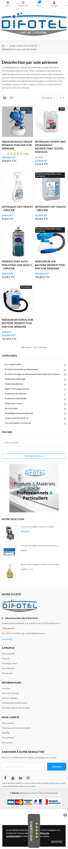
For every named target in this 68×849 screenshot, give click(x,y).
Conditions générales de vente (16, 707)
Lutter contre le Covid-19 (16, 418)
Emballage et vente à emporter (19, 413)
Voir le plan (7, 639)
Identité (5, 732)
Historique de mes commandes (16, 728)
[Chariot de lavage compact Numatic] (10, 533)
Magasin (6, 658)
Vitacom (34, 793)
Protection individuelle (15, 398)
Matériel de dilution (14, 384)
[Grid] (5, 98)
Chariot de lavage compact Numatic (37, 526)
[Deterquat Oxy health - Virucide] (17, 187)
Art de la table (11, 408)
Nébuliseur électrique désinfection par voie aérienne (17, 145)
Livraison (6, 688)
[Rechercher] (23, 4)
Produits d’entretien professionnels (21, 369)
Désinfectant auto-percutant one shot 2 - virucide (17, 265)
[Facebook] (5, 778)
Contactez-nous (9, 663)
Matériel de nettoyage (15, 379)
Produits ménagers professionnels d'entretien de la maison (32, 374)
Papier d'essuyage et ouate (17, 388)
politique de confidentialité (42, 783)
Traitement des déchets (15, 393)
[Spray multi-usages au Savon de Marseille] (10, 571)
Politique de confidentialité (14, 703)
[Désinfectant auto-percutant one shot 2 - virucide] (17, 241)
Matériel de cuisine (13, 403)
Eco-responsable (13, 364)
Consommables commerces (18, 423)
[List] (11, 98)
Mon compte (54, 4)
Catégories (9, 355)
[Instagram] (28, 778)
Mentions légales (10, 698)
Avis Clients (31, 831)
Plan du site (7, 673)
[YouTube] (12, 778)
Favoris (7, 432)
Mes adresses (8, 737)
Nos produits (8, 4)
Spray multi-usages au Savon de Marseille (40, 564)
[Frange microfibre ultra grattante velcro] (10, 552)
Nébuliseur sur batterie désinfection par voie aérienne (50, 265)
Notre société (8, 653)
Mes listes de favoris (34, 456)
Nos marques (8, 668)
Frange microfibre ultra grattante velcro (39, 545)
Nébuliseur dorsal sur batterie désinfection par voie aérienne (17, 323)
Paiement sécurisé (10, 693)
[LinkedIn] (20, 778)
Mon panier (7, 742)
